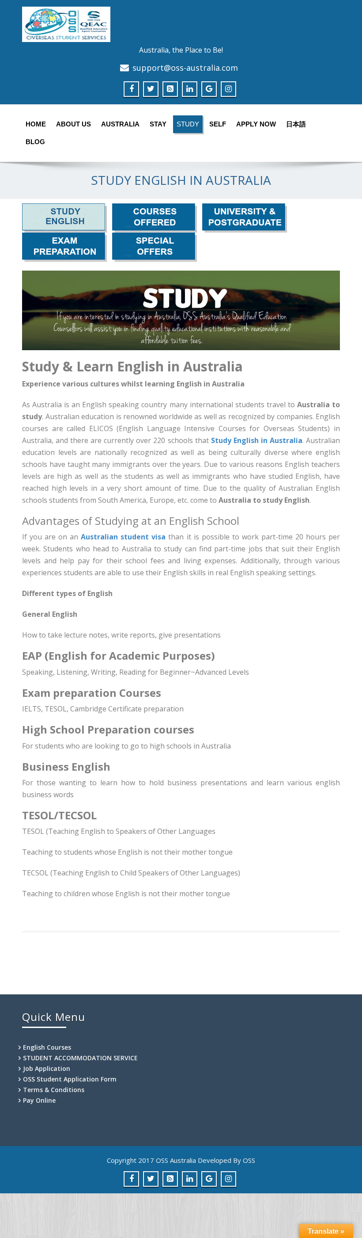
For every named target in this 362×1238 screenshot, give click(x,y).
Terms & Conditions (53, 1089)
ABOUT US (73, 124)
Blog (35, 141)
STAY (158, 124)
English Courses (47, 1047)
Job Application (46, 1068)
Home (36, 124)
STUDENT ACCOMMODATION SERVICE (80, 1058)
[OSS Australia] (181, 24)
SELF (217, 124)
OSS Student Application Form (70, 1079)
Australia (120, 124)
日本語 (296, 124)
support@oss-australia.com (185, 67)
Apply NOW (256, 124)
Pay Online (39, 1100)
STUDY (188, 124)
